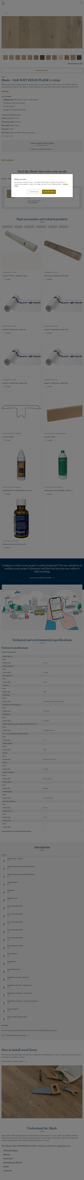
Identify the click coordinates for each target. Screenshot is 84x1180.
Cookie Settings (34, 191)
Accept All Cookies (48, 191)
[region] (42, 185)
